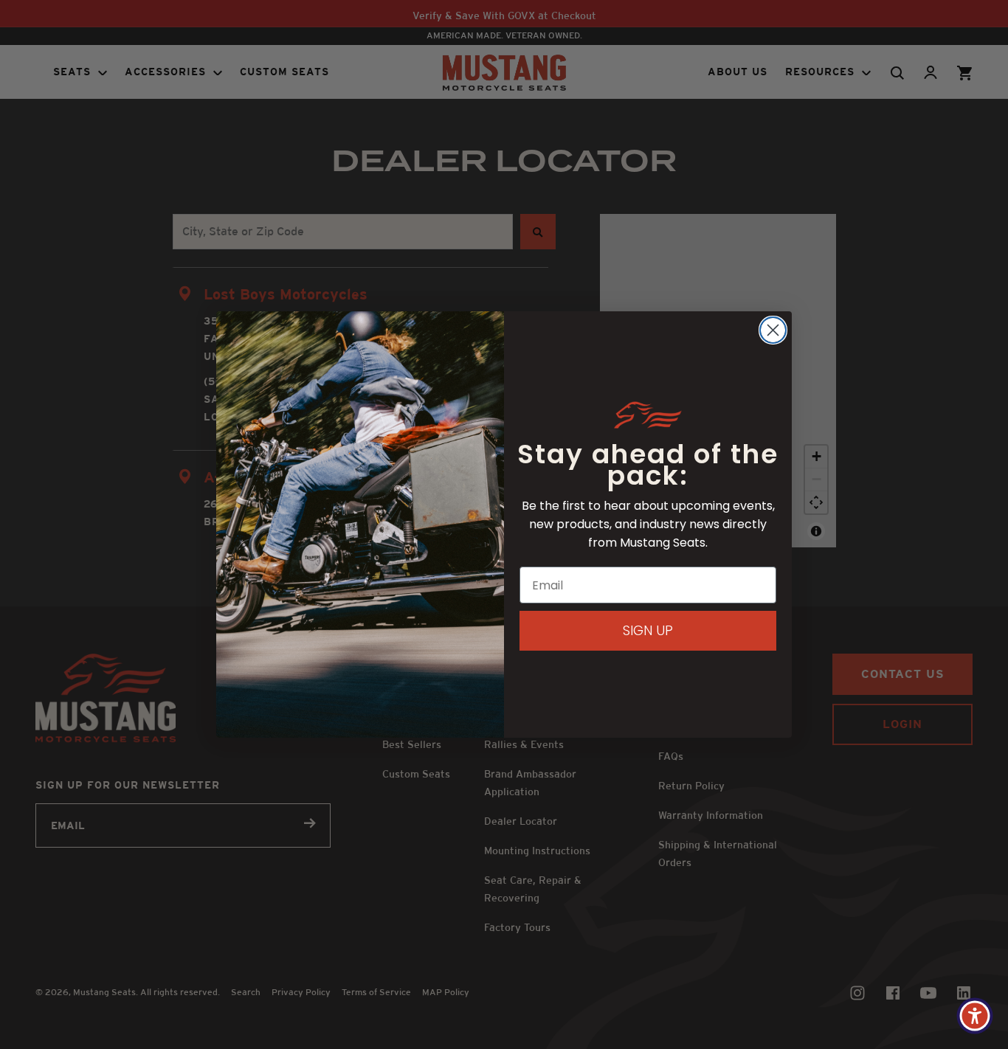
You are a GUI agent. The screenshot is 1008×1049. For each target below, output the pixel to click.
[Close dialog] (773, 330)
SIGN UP (648, 630)
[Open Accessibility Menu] (974, 1015)
